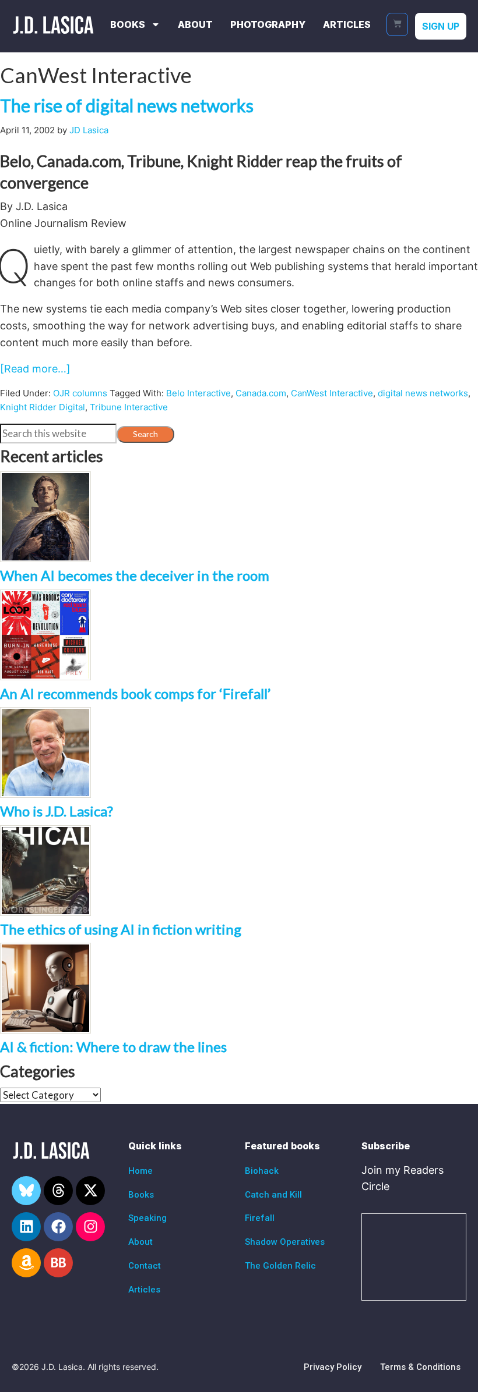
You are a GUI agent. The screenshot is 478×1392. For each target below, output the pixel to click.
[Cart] (397, 24)
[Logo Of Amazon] (26, 1262)
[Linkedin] (26, 1226)
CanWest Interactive (332, 393)
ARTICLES (347, 24)
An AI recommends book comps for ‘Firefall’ (135, 693)
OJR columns (80, 393)
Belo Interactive (198, 393)
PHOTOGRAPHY (267, 24)
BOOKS (127, 24)
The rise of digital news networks (127, 105)
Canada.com (261, 393)
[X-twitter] (90, 1190)
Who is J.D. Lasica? (56, 810)
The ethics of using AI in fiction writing (120, 929)
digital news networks (423, 393)
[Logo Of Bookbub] (58, 1262)
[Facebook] (58, 1226)
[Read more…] (35, 369)
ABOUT (195, 24)
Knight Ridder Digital (42, 407)
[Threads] (58, 1190)
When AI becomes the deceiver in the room (134, 575)
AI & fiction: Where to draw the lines (113, 1046)
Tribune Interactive (129, 407)
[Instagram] (90, 1226)
